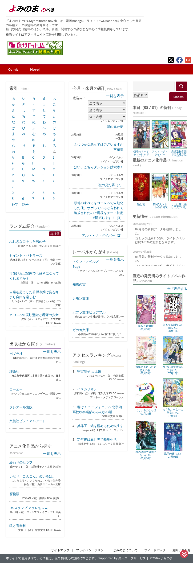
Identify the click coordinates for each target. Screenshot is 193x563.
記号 (25, 204)
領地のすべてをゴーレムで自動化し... (141, 154)
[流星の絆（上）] (173, 450)
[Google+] (188, 62)
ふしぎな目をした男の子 (27, 241)
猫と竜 (141, 204)
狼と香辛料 (17, 525)
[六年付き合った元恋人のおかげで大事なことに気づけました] (146, 363)
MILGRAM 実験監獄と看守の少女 (34, 314)
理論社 (14, 371)
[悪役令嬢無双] (146, 323)
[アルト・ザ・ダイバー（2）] (160, 147)
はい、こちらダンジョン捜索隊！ (98, 167)
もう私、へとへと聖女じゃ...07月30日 (173, 412)
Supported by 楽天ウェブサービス (122, 558)
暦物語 (14, 494)
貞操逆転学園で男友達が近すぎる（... (179, 154)
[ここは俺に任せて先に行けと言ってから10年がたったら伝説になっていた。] (179, 199)
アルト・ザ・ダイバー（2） (102, 235)
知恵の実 (79, 284)
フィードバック (155, 550)
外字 (15, 204)
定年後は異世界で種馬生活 (97, 439)
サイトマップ (60, 550)
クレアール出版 (20, 407)
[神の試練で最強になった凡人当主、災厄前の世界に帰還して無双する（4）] (146, 448)
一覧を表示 (115, 95)
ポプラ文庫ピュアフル (88, 312)
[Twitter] (171, 62)
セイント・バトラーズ (25, 255)
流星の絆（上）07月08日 (173, 455)
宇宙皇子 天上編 (89, 371)
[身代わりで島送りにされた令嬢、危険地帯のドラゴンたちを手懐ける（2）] (173, 363)
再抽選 (55, 234)
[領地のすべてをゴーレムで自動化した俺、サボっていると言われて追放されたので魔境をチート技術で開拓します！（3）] (141, 147)
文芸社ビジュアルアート (27, 421)
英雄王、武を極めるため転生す (100, 425)
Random (178, 97)
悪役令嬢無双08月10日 (146, 327)
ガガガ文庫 (80, 330)
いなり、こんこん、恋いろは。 (32, 476)
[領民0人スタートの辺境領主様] (160, 199)
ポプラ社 (16, 353)
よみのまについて (125, 550)
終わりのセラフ (20, 462)
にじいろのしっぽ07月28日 (146, 411)
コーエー (16, 389)
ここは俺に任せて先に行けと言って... (179, 207)
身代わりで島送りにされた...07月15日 (173, 370)
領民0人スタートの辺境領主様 (160, 207)
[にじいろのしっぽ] (146, 407)
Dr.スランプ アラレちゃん (28, 507)
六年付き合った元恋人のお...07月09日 (146, 370)
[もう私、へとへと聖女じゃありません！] (173, 406)
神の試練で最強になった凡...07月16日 (146, 455)
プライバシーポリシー (91, 550)
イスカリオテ (87, 389)
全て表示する (177, 288)
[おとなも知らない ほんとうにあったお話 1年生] (173, 321)
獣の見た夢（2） (110, 185)
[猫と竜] (141, 199)
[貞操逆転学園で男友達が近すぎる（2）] (179, 147)
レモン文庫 (80, 298)
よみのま (167, 558)
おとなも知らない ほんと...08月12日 (173, 328)
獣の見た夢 (115, 126)
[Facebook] (180, 62)
